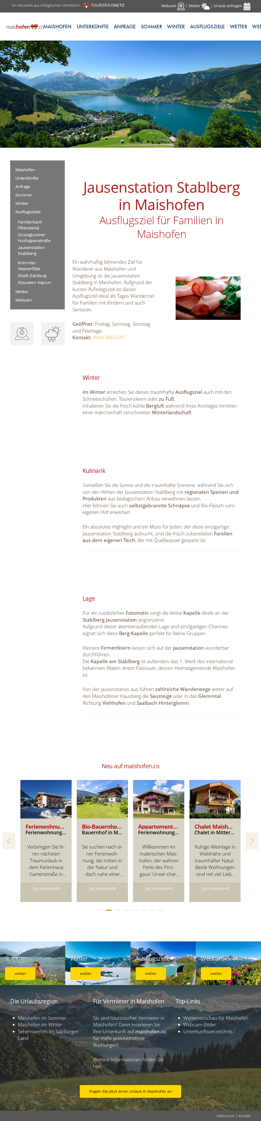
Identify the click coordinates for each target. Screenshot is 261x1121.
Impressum (225, 1115)
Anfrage (125, 26)
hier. (97, 1066)
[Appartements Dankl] (158, 798)
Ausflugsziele (28, 211)
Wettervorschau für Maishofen (215, 1018)
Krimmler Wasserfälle (29, 265)
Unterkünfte (26, 178)
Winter (21, 203)
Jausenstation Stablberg (31, 250)
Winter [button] (176, 26)
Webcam (23, 300)
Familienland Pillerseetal (30, 225)
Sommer (23, 195)
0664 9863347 (109, 337)
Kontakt (245, 1115)
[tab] (100, 910)
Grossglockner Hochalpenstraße (34, 237)
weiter (20, 973)
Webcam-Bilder (200, 1024)
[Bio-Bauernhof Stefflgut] (102, 798)
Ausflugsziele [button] (207, 26)
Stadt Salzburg (32, 275)
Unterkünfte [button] (93, 26)
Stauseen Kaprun (34, 282)
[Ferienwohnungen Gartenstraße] (46, 798)
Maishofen (57, 26)
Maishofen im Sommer (42, 1018)
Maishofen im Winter (40, 1024)
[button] (9, 841)
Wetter (238, 26)
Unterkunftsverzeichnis (207, 1031)
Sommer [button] (151, 26)
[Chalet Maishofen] (215, 798)
